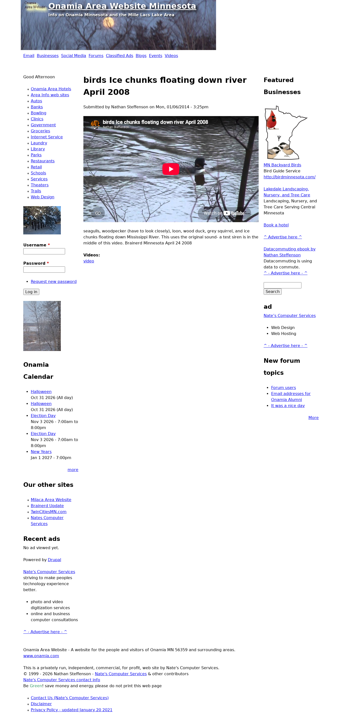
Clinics (37, 119)
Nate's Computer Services (49, 571)
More (313, 417)
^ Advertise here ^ (283, 237)
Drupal (54, 559)
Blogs (141, 55)
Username (36, 245)
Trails (36, 191)
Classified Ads (119, 55)
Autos (36, 101)
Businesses (48, 55)
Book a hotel (276, 225)
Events (155, 55)
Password (36, 263)
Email (28, 55)
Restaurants (43, 161)
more (73, 469)
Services (39, 179)
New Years (41, 451)
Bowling (38, 113)
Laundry (39, 143)
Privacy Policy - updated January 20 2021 (71, 709)
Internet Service (47, 137)
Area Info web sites (50, 95)
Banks (37, 107)
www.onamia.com (41, 655)
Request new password (54, 281)
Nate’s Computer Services (290, 315)
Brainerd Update (47, 505)
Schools (38, 173)
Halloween (41, 391)
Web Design (42, 197)
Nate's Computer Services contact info (61, 679)
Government (43, 125)
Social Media (73, 55)
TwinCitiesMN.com (49, 511)
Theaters (40, 185)
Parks (36, 155)
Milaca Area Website (51, 499)
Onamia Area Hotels (51, 89)
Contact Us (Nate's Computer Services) (70, 697)
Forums (96, 55)
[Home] (35, 6)
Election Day (43, 415)
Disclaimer (41, 703)
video (88, 261)
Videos (171, 55)
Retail (36, 167)
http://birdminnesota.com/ (289, 177)
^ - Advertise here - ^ (45, 631)
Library (38, 149)
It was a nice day (288, 405)
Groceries (40, 131)
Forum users (283, 387)
